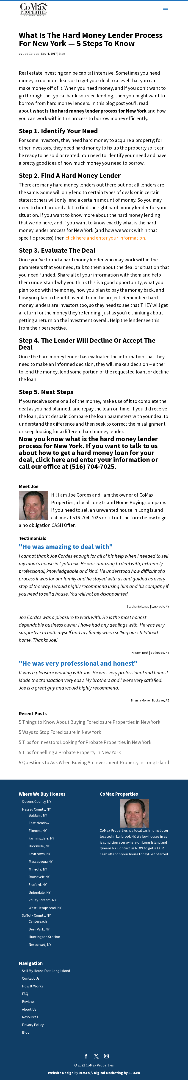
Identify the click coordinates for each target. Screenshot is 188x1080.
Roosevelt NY (39, 876)
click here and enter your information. (106, 238)
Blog (62, 53)
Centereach (38, 921)
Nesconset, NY (40, 944)
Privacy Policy (33, 1024)
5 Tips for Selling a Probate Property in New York (70, 752)
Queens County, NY (36, 801)
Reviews (28, 1001)
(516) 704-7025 (92, 466)
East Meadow (39, 822)
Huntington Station (44, 936)
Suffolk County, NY (36, 915)
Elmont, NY (38, 830)
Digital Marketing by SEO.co (117, 1072)
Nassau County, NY (36, 809)
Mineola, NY (38, 869)
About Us (29, 1009)
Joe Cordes (31, 53)
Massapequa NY (41, 861)
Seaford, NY (38, 884)
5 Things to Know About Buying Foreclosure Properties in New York (89, 722)
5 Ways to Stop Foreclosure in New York (60, 732)
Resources (30, 1017)
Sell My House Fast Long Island (46, 970)
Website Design (61, 1072)
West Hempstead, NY (45, 907)
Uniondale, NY (39, 892)
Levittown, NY (39, 853)
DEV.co (84, 1072)
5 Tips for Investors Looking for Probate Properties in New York (85, 742)
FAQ (25, 993)
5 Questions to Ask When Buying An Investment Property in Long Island (94, 762)
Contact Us (30, 978)
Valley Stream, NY (42, 900)
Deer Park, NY (39, 929)
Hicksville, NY (39, 846)
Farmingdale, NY (41, 838)
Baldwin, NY (38, 815)
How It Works (32, 986)
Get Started (158, 854)
